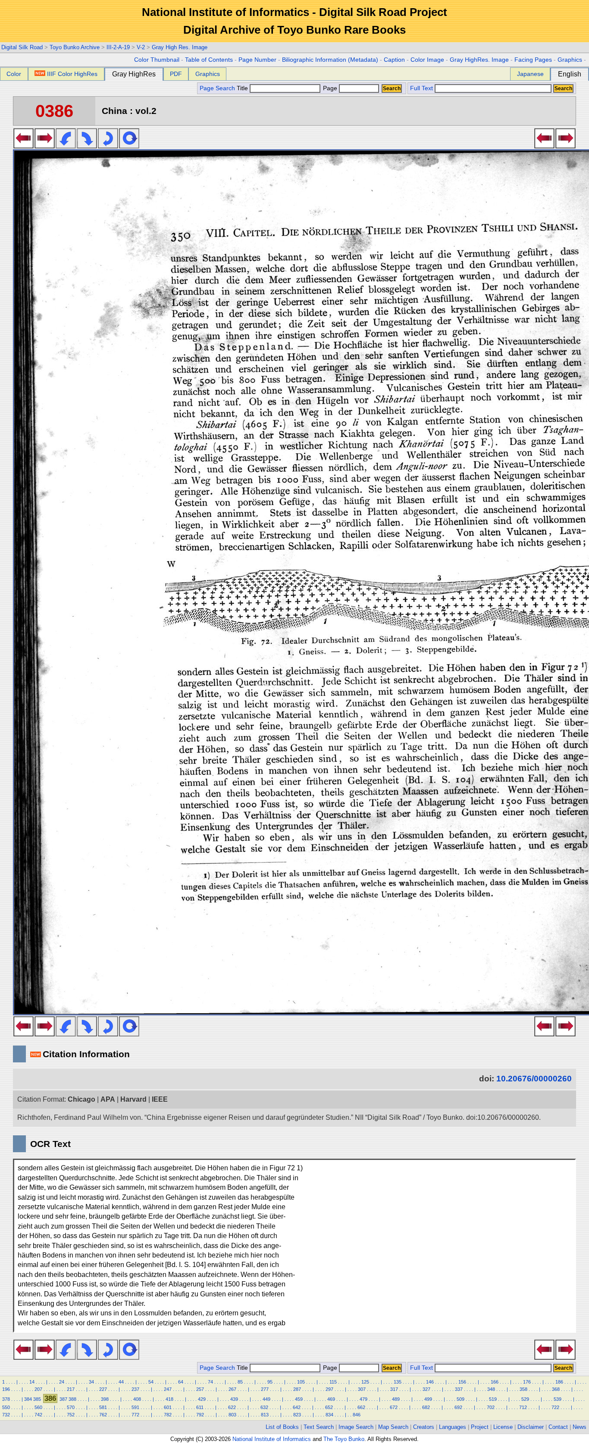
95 (270, 1381)
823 (297, 1414)
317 (394, 1389)
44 (121, 1381)
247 (168, 1389)
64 (180, 1381)
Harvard (133, 1099)
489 (396, 1399)
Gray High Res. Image (179, 47)
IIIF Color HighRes (72, 73)
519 (493, 1399)
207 (38, 1389)
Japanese (530, 73)
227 (103, 1389)
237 (135, 1389)
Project (480, 1427)
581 (103, 1407)
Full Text (421, 88)
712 (523, 1407)
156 (462, 1381)
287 (297, 1389)
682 (426, 1407)
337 (459, 1389)
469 (331, 1399)
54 (151, 1381)
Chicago (81, 1099)
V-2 (141, 47)
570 (71, 1407)
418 (169, 1399)
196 (6, 1389)
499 (428, 1399)
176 (527, 1381)
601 (168, 1407)
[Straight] (129, 146)
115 (333, 1381)
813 (265, 1414)
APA (107, 1099)
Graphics (570, 60)
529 (525, 1399)
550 (6, 1407)
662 (361, 1407)
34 (91, 1381)
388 (72, 1399)
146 (430, 1381)
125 (365, 1381)
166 (494, 1381)
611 (200, 1407)
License (503, 1427)
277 (265, 1389)
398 (105, 1399)
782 (168, 1414)
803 (232, 1414)
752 (71, 1414)
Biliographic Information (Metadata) (330, 60)
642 (297, 1407)
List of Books (282, 1427)
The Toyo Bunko (343, 1439)
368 (556, 1389)
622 (232, 1407)
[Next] (44, 146)
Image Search (355, 1427)
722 (555, 1407)
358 (523, 1389)
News (579, 1427)
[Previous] (23, 146)
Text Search (319, 1427)
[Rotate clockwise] (87, 146)
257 (200, 1389)
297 (329, 1389)
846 (356, 1414)
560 (38, 1407)
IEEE (160, 1099)
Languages (452, 1427)
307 (362, 1389)
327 (426, 1389)
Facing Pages (533, 60)
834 (329, 1414)
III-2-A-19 (118, 47)
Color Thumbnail (156, 60)
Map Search (393, 1427)
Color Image (427, 60)
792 (200, 1414)
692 (458, 1407)
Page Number (257, 60)
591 (135, 1407)
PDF (176, 73)
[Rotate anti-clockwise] (66, 146)
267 (232, 1389)
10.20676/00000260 (534, 1078)
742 (38, 1414)
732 (6, 1414)
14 (31, 1381)
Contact (558, 1427)
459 (299, 1399)
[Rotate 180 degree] (108, 146)
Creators (423, 1427)
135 (397, 1381)
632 (264, 1407)
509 (460, 1399)
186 (559, 1381)
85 (240, 1381)
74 (210, 1381)
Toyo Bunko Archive (75, 47)
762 (103, 1414)
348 (491, 1389)
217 (71, 1389)
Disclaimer (530, 1427)
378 (6, 1399)
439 (234, 1399)
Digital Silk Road (22, 47)
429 (202, 1399)
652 (329, 1407)
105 (301, 1381)
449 (266, 1399)
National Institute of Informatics (271, 1439)
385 (37, 1399)
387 (63, 1399)
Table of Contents (209, 60)
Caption (394, 60)
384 (28, 1399)
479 (363, 1399)
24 (61, 1381)
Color (13, 73)
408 (137, 1399)
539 (557, 1399)
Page (330, 88)
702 (491, 1407)
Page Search (217, 88)
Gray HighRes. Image (479, 60)
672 (394, 1407)
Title (243, 88)
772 (135, 1414)
